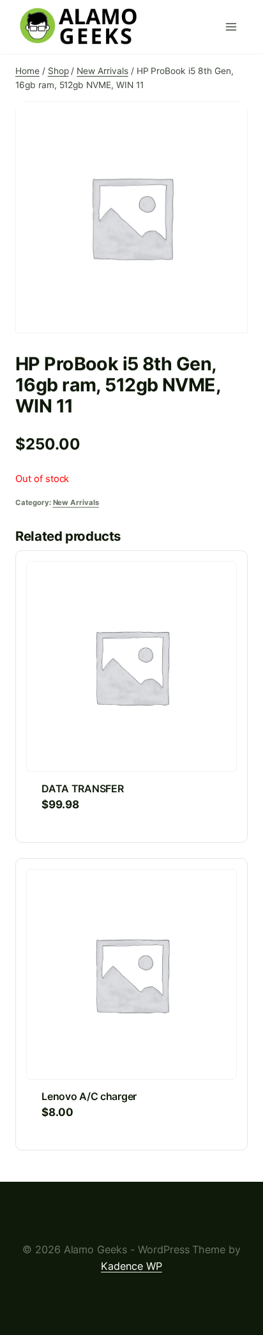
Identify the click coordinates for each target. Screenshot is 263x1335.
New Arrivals (76, 502)
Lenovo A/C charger (89, 1096)
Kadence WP (131, 1266)
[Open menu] (234, 27)
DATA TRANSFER (82, 788)
